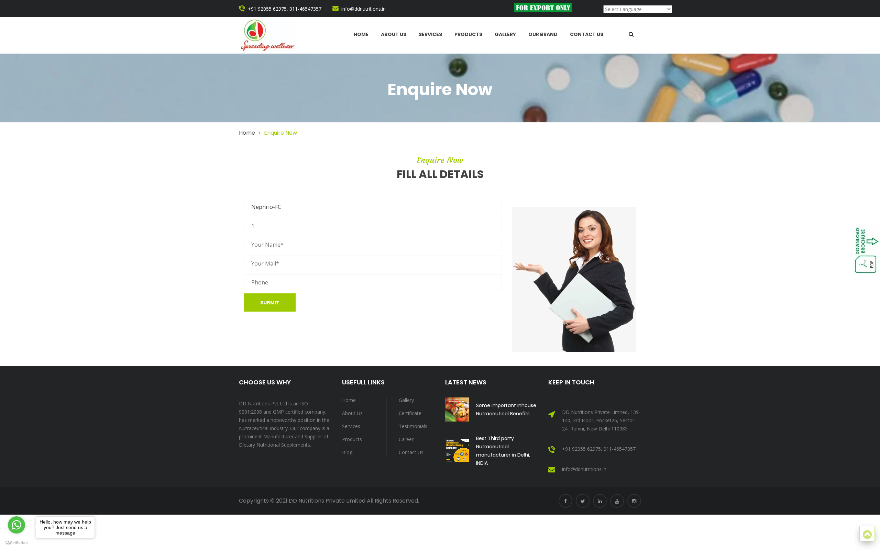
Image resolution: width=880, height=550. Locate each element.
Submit (269, 302)
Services (430, 34)
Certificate (410, 413)
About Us (352, 413)
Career (406, 439)
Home (361, 34)
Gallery (505, 34)
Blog (347, 452)
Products (468, 34)
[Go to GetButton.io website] (17, 543)
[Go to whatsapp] (16, 525)
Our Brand (543, 34)
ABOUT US (393, 34)
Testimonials (413, 426)
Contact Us (586, 34)
